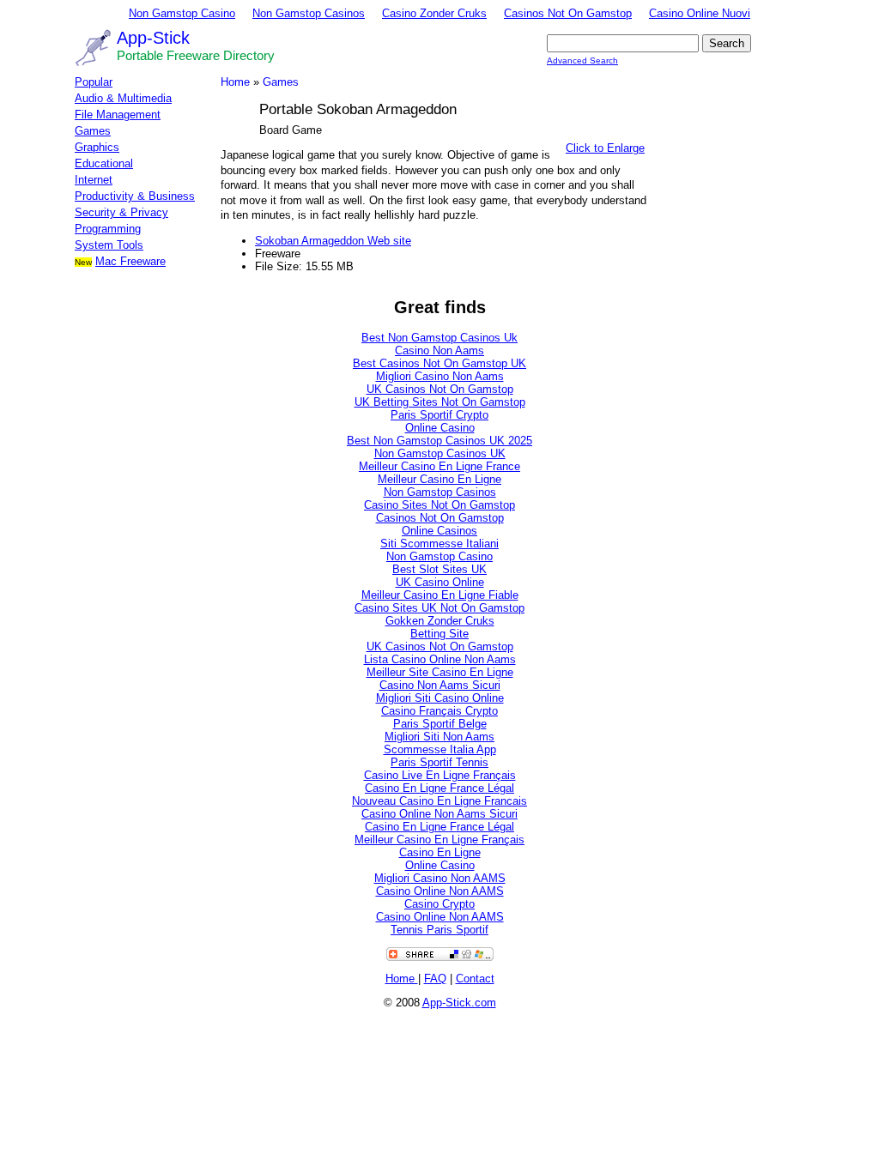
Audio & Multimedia (123, 98)
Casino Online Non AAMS (440, 891)
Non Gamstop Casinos (308, 13)
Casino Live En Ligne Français (440, 775)
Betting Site (439, 633)
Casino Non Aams (439, 350)
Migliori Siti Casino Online (440, 698)
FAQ (435, 978)
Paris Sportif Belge (440, 723)
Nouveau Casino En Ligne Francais (439, 800)
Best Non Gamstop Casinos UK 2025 (439, 440)
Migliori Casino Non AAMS (440, 878)
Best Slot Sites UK (439, 569)
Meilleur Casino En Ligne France (439, 466)
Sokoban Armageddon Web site (333, 240)
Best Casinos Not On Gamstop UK (439, 363)
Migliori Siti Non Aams (439, 736)
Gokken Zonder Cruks (439, 620)
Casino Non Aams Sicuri (439, 685)
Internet (93, 179)
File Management (118, 114)
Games (93, 130)
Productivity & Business (135, 196)
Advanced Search (582, 60)
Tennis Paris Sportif (439, 929)
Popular (93, 82)
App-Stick (153, 37)
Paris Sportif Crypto (439, 414)
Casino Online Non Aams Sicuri (439, 813)
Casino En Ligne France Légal (439, 788)
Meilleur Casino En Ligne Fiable (439, 595)
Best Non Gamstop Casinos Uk (439, 337)
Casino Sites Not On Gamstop (439, 504)
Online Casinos (439, 530)
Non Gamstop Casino (182, 13)
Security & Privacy (121, 212)
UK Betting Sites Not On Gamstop (440, 402)
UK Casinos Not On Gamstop (440, 389)
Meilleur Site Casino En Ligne (440, 672)
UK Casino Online (440, 582)
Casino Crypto (439, 903)
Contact (475, 978)
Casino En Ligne (440, 852)
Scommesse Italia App (440, 749)
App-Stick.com (459, 1002)
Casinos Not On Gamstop (568, 13)
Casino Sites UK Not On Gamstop (439, 607)
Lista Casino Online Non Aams (440, 659)
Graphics (97, 147)
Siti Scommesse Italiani (439, 543)
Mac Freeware (130, 261)
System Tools (109, 245)
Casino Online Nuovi (699, 13)
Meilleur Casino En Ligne (439, 479)
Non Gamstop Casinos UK (440, 453)
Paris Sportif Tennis (439, 762)
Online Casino (440, 427)
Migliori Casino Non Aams (440, 376)
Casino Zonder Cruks (434, 13)
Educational (104, 163)
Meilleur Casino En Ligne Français (439, 839)
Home (235, 82)
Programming (108, 228)
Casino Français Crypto (439, 710)
